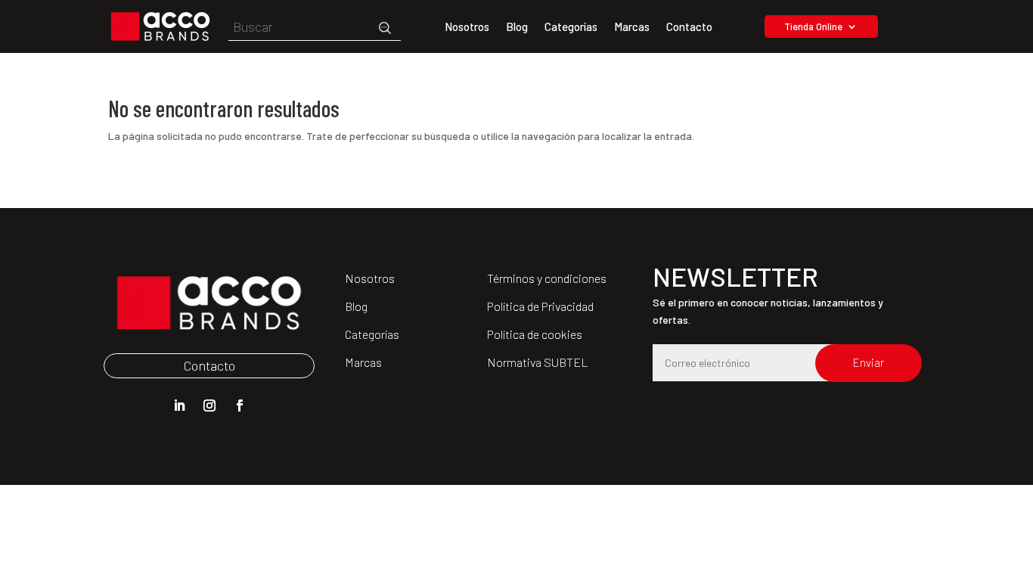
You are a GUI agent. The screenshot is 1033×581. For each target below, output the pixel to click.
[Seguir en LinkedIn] (179, 405)
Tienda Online (813, 27)
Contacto (689, 27)
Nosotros (467, 27)
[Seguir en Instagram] (209, 405)
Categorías (570, 27)
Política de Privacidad (540, 306)
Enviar (868, 362)
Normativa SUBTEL (537, 362)
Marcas (632, 27)
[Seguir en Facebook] (240, 405)
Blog (517, 27)
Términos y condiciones (546, 278)
